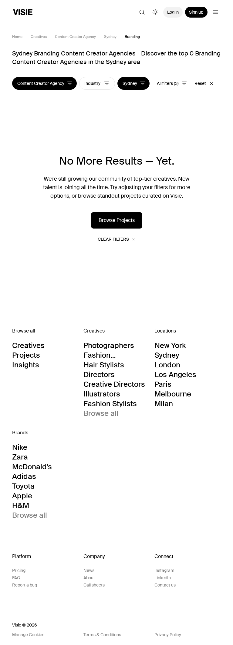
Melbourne (172, 394)
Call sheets (94, 585)
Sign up (196, 12)
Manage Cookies (28, 634)
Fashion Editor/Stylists (107, 355)
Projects (26, 355)
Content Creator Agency (75, 36)
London (167, 365)
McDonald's (32, 466)
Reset (200, 83)
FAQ (16, 577)
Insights (25, 365)
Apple (22, 496)
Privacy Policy (167, 634)
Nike (19, 447)
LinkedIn (162, 577)
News (88, 570)
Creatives (39, 36)
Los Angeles (175, 374)
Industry (92, 83)
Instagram (164, 570)
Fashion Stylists (110, 403)
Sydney (110, 36)
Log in (173, 12)
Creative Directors (114, 384)
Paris (162, 384)
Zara (20, 457)
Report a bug (24, 585)
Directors (99, 374)
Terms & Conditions (102, 634)
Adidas (24, 476)
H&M (20, 505)
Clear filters (113, 239)
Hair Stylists (103, 365)
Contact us (165, 585)
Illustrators (101, 394)
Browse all (100, 413)
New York (170, 345)
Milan (163, 403)
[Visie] (22, 12)
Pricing (18, 570)
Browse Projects (117, 220)
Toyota (23, 486)
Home (17, 36)
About (89, 577)
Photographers (108, 345)
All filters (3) (168, 83)
